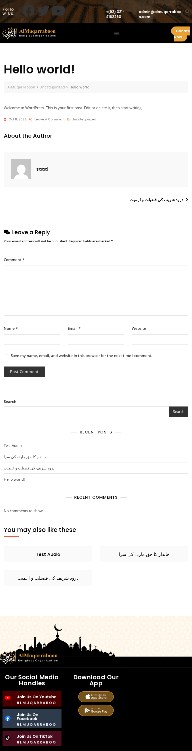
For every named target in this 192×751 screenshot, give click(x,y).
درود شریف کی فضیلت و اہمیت (156, 199)
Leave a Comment (49, 119)
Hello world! (14, 479)
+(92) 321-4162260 (115, 14)
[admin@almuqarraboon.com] (141, 5)
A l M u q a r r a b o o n (36, 702)
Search (10, 401)
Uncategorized (84, 119)
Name (11, 328)
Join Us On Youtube (36, 697)
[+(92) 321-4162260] (109, 5)
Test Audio (13, 445)
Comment (14, 259)
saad (42, 169)
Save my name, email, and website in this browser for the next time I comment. (81, 355)
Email (74, 328)
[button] (117, 33)
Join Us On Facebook (27, 717)
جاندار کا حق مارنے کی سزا (25, 456)
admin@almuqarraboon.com (160, 14)
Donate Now (182, 33)
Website (139, 328)
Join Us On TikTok (34, 736)
